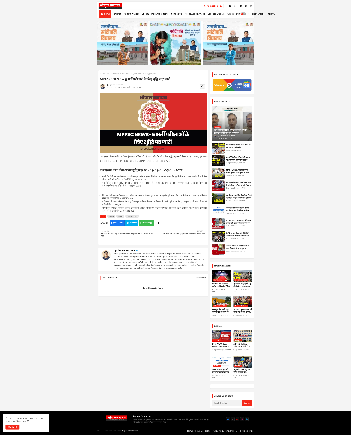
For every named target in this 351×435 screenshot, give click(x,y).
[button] (243, 13)
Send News (176, 14)
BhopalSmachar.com (129, 431)
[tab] (105, 14)
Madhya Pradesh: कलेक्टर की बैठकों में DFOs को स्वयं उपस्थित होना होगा (221, 285)
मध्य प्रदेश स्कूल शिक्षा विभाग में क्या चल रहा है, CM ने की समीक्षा (238, 146)
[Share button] (158, 223)
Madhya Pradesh (131, 14)
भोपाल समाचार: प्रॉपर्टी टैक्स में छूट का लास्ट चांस (220, 370)
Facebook (118, 223)
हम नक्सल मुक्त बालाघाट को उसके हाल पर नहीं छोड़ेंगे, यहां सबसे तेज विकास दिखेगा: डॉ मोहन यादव (242, 310)
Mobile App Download (195, 14)
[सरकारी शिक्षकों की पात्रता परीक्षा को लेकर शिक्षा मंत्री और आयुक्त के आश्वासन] (218, 249)
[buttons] (230, 6)
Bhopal (145, 14)
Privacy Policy (218, 431)
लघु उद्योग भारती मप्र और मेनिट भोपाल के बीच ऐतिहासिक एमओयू (241, 370)
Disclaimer (240, 431)
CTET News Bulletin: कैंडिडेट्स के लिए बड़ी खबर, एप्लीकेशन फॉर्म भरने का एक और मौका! (238, 222)
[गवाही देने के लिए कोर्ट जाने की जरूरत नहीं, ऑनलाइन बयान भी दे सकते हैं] (218, 160)
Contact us (205, 431)
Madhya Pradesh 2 (160, 14)
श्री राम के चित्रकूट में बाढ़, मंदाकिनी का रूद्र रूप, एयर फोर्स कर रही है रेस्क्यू (242, 285)
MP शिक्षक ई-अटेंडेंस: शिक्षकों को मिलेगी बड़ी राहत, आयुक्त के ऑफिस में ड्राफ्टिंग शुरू (239, 197)
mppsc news (112, 74)
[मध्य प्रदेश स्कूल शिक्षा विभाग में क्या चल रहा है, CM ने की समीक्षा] (218, 148)
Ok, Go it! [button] (12, 427)
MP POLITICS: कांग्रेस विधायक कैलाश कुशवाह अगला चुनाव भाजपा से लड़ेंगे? (237, 172)
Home (107, 14)
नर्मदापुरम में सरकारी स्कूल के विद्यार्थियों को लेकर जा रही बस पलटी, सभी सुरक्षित (221, 310)
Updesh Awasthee (124, 250)
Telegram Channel (256, 14)
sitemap (249, 431)
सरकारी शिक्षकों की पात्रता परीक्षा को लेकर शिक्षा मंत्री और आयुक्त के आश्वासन (237, 248)
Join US (271, 14)
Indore (120, 216)
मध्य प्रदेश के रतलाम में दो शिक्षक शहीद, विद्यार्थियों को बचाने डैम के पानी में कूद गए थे (238, 185)
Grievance (229, 431)
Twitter (133, 223)
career (111, 216)
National (117, 14)
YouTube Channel (216, 14)
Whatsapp (147, 223)
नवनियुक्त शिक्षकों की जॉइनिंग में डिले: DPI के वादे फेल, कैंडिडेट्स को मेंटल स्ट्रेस (237, 210)
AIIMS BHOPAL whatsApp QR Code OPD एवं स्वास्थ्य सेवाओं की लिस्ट (242, 345)
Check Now (21, 421)
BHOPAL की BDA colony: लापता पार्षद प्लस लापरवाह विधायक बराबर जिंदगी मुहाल (221, 345)
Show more (201, 278)
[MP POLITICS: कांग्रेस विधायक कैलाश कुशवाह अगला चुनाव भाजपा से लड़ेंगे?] (218, 173)
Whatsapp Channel (236, 14)
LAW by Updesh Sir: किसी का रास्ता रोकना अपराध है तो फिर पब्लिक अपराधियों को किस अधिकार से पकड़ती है (239, 235)
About (196, 431)
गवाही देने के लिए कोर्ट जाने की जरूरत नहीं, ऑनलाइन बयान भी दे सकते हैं (238, 158)
